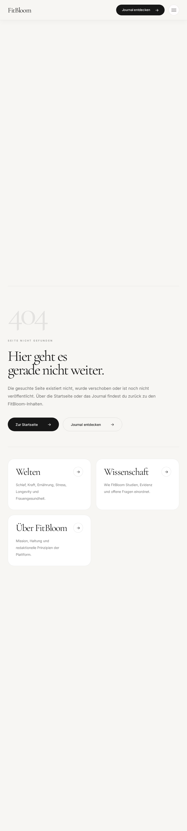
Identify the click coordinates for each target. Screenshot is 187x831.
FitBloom (19, 10)
